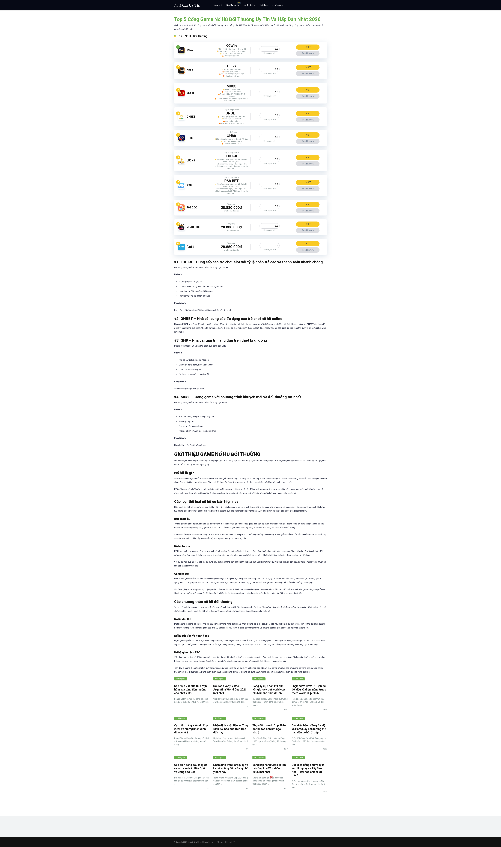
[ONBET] (181, 119)
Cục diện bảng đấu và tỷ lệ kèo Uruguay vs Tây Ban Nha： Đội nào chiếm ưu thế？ (308, 770)
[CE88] (181, 73)
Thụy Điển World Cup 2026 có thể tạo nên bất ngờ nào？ (269, 729)
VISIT (308, 47)
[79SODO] (181, 210)
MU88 (190, 93)
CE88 (190, 70)
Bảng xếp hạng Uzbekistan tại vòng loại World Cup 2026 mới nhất (269, 768)
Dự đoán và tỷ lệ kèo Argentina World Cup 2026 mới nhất (229, 689)
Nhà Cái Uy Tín (232, 5)
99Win (190, 50)
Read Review (308, 53)
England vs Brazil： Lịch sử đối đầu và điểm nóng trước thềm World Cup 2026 (309, 689)
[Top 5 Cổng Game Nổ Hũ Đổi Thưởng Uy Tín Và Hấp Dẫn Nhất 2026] (187, 4)
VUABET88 (193, 227)
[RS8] (181, 188)
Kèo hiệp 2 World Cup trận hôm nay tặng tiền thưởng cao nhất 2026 (190, 689)
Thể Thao (263, 5)
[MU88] (181, 95)
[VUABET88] (181, 230)
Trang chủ (217, 5)
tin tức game (277, 5)
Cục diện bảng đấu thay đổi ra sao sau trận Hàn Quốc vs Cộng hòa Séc (191, 768)
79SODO (192, 207)
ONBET (191, 116)
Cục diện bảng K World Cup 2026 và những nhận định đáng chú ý (191, 729)
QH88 (190, 138)
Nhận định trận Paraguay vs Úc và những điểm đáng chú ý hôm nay (230, 768)
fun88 (190, 246)
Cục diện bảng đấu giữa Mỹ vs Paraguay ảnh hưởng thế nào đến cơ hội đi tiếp (309, 729)
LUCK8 (191, 160)
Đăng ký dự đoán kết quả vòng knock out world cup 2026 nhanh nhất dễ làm (268, 689)
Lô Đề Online (249, 5)
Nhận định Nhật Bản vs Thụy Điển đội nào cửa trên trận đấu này (230, 729)
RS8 (189, 185)
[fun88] (181, 249)
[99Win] (181, 53)
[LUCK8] (181, 163)
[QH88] (181, 140)
